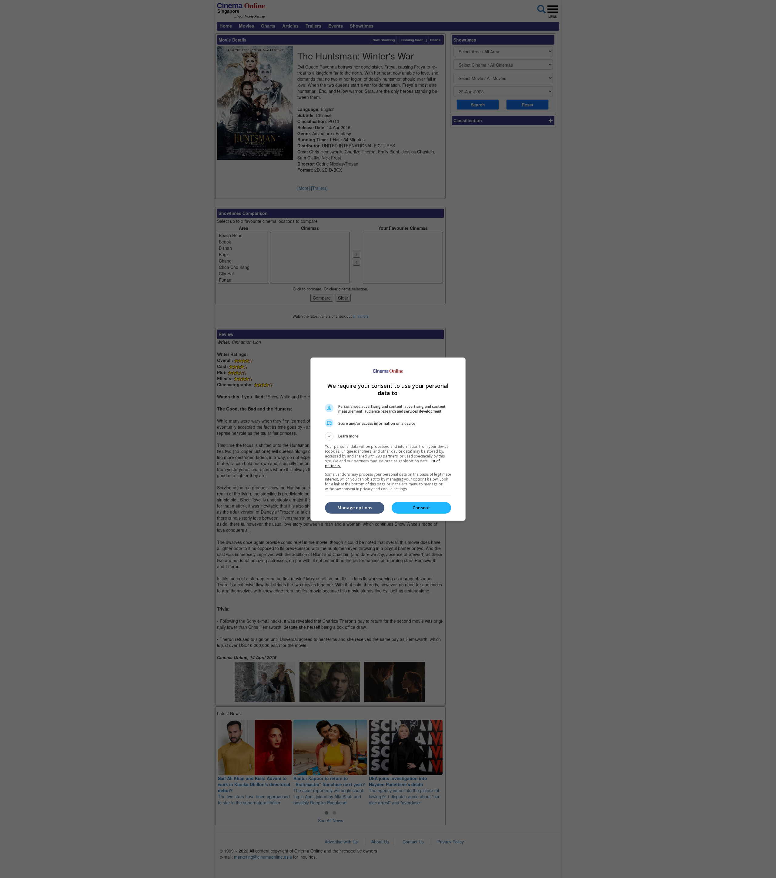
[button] (388, 436)
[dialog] (388, 439)
